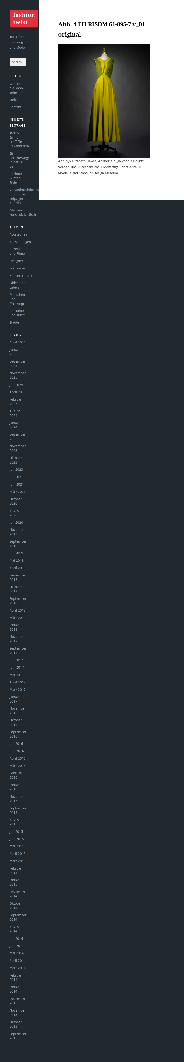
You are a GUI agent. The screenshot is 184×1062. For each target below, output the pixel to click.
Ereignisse (17, 268)
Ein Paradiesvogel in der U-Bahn (20, 160)
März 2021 (18, 491)
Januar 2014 (14, 989)
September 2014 (18, 917)
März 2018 (18, 617)
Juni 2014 (17, 945)
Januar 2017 (14, 698)
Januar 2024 (14, 424)
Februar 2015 (16, 870)
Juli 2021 (16, 477)
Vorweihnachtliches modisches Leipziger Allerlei (24, 196)
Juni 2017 (17, 667)
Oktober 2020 (16, 501)
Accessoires (18, 234)
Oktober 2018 (16, 589)
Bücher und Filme (17, 251)
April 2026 (18, 342)
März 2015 (18, 861)
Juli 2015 (16, 831)
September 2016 (18, 733)
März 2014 (18, 968)
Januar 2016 (14, 786)
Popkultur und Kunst (17, 312)
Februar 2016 (16, 775)
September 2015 (18, 810)
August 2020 (15, 512)
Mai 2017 (17, 674)
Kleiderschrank (21, 275)
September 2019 (18, 543)
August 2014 (15, 929)
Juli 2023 (16, 469)
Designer (16, 261)
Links (13, 99)
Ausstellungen (20, 241)
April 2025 (18, 392)
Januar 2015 (14, 882)
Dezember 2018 (18, 577)
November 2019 (18, 531)
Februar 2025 (16, 401)
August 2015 (15, 822)
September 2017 (18, 650)
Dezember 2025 (18, 363)
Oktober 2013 (16, 1024)
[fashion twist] (24, 19)
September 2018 (18, 600)
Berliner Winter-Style (16, 178)
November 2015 (18, 798)
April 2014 (18, 960)
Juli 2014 (16, 938)
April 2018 (18, 610)
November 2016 (18, 710)
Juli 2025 (16, 384)
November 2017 (18, 638)
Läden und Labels (17, 284)
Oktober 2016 (16, 722)
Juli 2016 (16, 743)
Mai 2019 (17, 560)
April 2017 (18, 682)
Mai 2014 (17, 953)
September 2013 (18, 1035)
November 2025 (18, 375)
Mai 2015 (17, 846)
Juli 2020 (16, 522)
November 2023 (18, 448)
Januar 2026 (14, 351)
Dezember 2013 (18, 1000)
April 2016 (18, 758)
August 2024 (15, 413)
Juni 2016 (17, 751)
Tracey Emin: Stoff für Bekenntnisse (20, 139)
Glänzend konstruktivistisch (23, 212)
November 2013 (18, 1012)
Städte (14, 322)
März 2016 (18, 765)
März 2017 (18, 689)
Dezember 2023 (18, 436)
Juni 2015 (17, 838)
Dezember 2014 (18, 893)
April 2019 (18, 567)
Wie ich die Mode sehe (17, 88)
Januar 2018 (14, 627)
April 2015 (18, 853)
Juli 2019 (16, 553)
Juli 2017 (16, 660)
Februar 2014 (16, 977)
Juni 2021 (17, 484)
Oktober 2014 (16, 905)
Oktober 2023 (16, 459)
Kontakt (15, 107)
